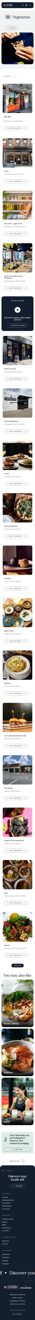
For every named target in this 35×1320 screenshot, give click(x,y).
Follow (12, 28)
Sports (7, 1121)
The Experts (6, 1203)
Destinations (6, 1206)
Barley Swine (9, 631)
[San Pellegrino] (26, 1288)
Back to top (14, 1161)
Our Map (5, 1197)
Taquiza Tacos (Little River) (14, 840)
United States (18, 1314)
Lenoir (6, 474)
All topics (5, 1230)
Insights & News (7, 1219)
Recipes (4, 1222)
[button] (23, 5)
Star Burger (8, 788)
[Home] (7, 5)
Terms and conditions (17, 1294)
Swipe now (19, 1149)
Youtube (5, 1260)
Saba (6, 893)
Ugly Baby (7, 117)
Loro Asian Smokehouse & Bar (15, 736)
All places (5, 1209)
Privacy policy (17, 1298)
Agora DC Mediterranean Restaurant (13, 277)
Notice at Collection (17, 1304)
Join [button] (26, 5)
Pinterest (5, 1264)
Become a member (19, 325)
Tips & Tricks (6, 1228)
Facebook (5, 1257)
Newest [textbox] (6, 76)
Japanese (8, 1072)
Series (4, 1225)
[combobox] (9, 76)
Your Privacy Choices (17, 1301)
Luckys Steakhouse (11, 421)
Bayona (7, 945)
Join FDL (5, 1244)
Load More (17, 965)
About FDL (5, 1241)
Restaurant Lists (8, 1200)
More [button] (26, 128)
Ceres (6, 171)
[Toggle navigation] (30, 5)
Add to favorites (15, 128)
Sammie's (7, 683)
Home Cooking (11, 1023)
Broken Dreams (10, 369)
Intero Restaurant (10, 526)
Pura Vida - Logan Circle (13, 224)
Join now (19, 1186)
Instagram (6, 1254)
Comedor (7, 578)
